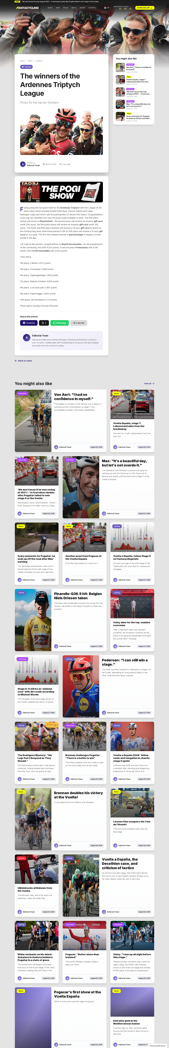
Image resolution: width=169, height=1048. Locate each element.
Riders (82, 8)
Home (22, 61)
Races (73, 8)
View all (147, 383)
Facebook (30, 323)
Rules (65, 8)
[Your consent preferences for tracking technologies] (157, 1046)
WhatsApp (61, 323)
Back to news (25, 361)
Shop (58, 8)
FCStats (91, 8)
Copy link (80, 323)
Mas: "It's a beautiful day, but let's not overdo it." (38, 1)
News (50, 8)
